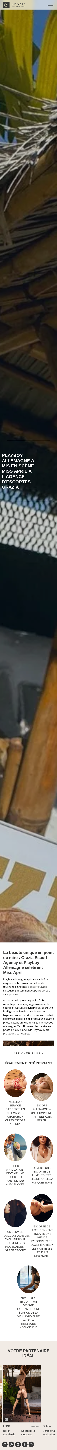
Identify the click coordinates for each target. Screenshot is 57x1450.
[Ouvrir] (50, 5)
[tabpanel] (33, 1400)
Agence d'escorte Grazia (33, 986)
